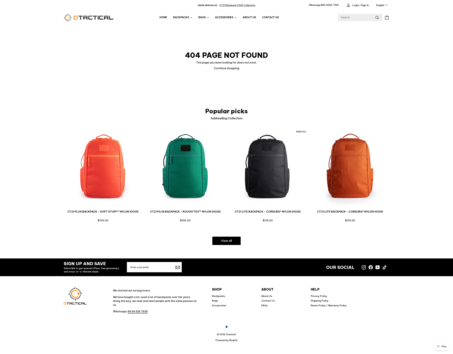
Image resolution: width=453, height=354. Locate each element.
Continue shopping (226, 68)
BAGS (202, 17)
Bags (215, 300)
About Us (249, 17)
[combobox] (360, 17)
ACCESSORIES (224, 17)
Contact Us (270, 17)
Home (163, 17)
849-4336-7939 (330, 5)
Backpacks (181, 17)
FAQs (264, 305)
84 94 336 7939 (138, 311)
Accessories (219, 305)
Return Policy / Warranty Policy (329, 305)
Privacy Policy (319, 296)
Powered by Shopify (226, 340)
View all (226, 240)
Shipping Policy (320, 300)
